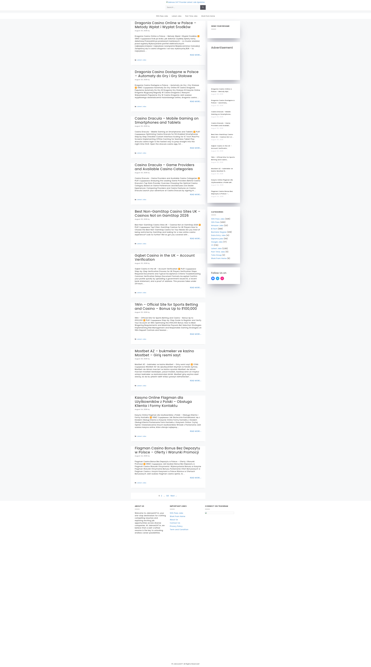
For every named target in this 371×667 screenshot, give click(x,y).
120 (168, 496)
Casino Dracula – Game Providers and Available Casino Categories (164, 167)
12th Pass (215, 222)
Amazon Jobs (217, 225)
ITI (212, 245)
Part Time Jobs (191, 16)
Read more (195, 55)
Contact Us (175, 523)
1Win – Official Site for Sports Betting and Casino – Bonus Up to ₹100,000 (166, 306)
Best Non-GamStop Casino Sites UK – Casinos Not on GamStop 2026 (167, 213)
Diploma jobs (217, 238)
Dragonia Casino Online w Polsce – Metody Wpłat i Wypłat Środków (165, 25)
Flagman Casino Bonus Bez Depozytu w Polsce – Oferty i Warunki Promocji (167, 450)
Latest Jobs (176, 16)
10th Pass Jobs (162, 16)
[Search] (203, 7)
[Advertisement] (225, 63)
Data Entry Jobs (218, 235)
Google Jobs (217, 242)
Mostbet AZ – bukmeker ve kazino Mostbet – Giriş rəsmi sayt (164, 353)
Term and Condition (179, 529)
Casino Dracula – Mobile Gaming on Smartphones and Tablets (167, 120)
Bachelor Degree (219, 232)
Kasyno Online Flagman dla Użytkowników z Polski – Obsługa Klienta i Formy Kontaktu (163, 401)
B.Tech (214, 229)
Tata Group (216, 255)
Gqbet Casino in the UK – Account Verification (165, 257)
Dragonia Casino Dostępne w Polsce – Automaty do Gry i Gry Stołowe (167, 73)
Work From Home (208, 16)
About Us (174, 520)
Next (174, 496)
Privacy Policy (176, 526)
